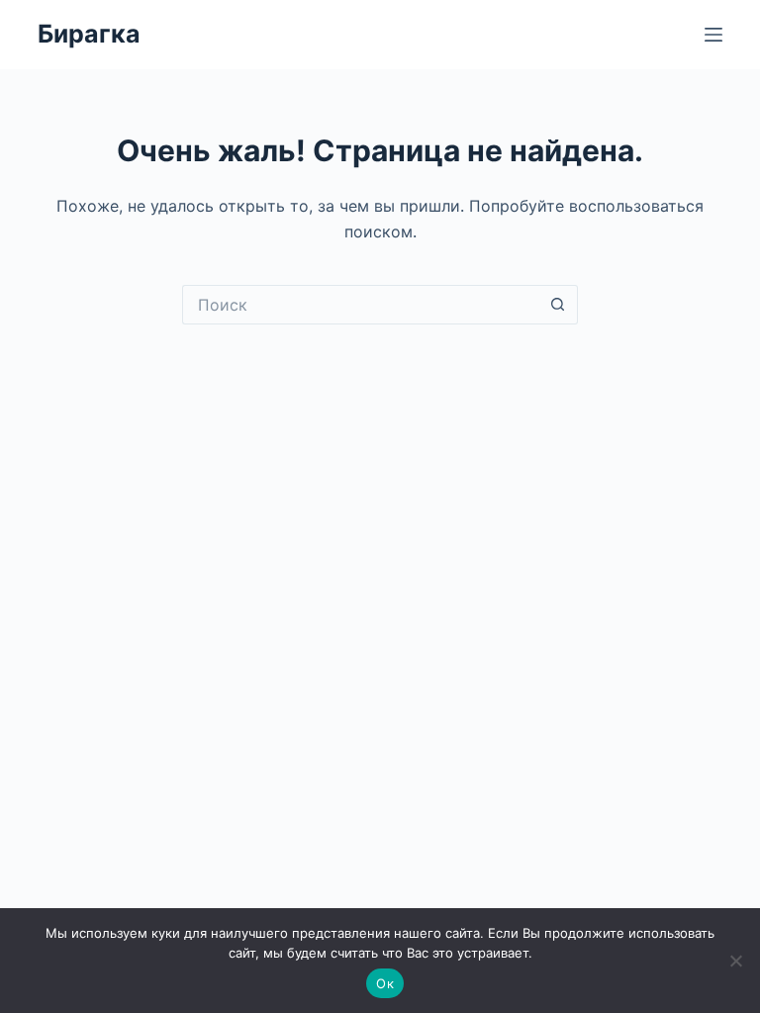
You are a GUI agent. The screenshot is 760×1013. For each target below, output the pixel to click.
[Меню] (713, 35)
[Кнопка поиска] (558, 304)
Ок (385, 983)
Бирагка (89, 33)
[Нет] (735, 960)
